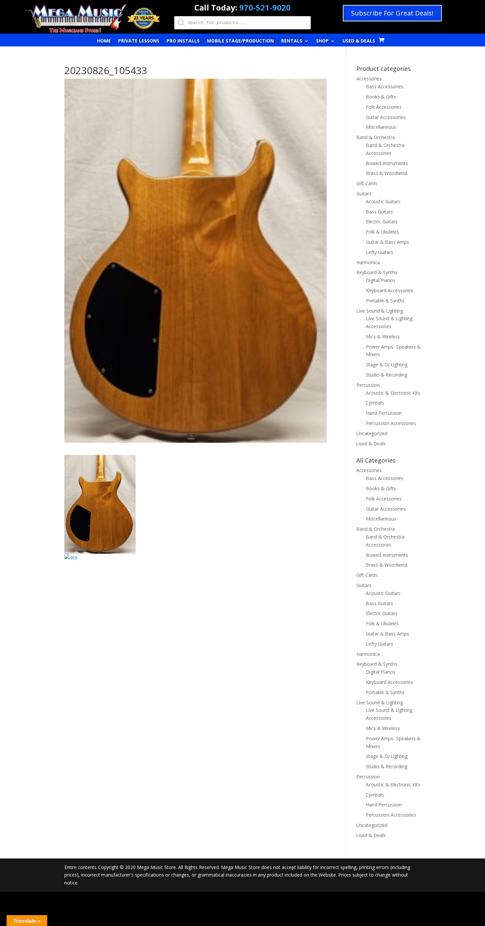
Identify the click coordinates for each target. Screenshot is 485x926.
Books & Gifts (381, 97)
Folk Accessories (384, 107)
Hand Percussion (384, 413)
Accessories (369, 78)
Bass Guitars (379, 212)
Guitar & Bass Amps (387, 242)
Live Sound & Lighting (379, 311)
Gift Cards (366, 183)
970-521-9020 (265, 7)
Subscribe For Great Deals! (392, 13)
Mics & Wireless (383, 336)
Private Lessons (138, 41)
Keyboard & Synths (376, 272)
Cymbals (375, 403)
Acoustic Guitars (383, 201)
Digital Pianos (380, 280)
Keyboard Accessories (389, 290)
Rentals (291, 41)
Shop (322, 41)
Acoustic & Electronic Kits (393, 393)
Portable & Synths (385, 300)
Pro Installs (183, 41)
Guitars (364, 193)
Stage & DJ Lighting (386, 364)
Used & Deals (358, 41)
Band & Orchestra (375, 137)
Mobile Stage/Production (240, 41)
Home (104, 41)
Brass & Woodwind (386, 173)
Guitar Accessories (385, 117)
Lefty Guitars (379, 252)
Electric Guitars (382, 221)
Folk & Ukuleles (382, 232)
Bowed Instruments (387, 163)
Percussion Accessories (391, 423)
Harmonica (368, 262)
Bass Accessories (384, 86)
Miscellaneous (381, 127)
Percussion (368, 385)
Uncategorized (371, 433)
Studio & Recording (386, 375)
